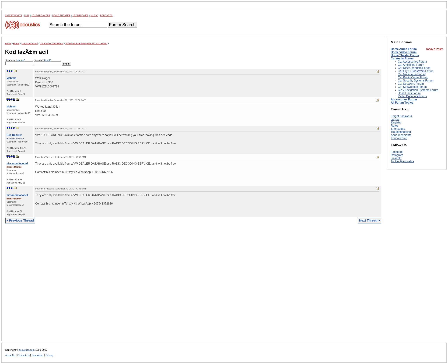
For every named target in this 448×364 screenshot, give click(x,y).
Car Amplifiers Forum (411, 64)
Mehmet (11, 77)
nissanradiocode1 (17, 163)
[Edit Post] (378, 71)
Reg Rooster (14, 134)
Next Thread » (369, 220)
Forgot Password (401, 116)
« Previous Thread (20, 220)
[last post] (12, 71)
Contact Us (23, 355)
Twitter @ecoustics (402, 161)
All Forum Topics (402, 102)
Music (94, 15)
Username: (15, 60)
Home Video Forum (403, 52)
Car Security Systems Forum (415, 80)
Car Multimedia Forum (411, 74)
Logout (395, 119)
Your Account (399, 138)
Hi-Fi (26, 15)
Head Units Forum (409, 93)
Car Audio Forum (402, 58)
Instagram (397, 155)
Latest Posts (13, 15)
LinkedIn (396, 158)
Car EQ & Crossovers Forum (415, 71)
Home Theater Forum (405, 55)
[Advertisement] (110, 285)
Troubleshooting (401, 131)
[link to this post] (15, 71)
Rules (394, 125)
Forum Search (122, 24)
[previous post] (10, 99)
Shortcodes (398, 128)
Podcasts (106, 15)
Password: (42, 60)
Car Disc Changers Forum (414, 67)
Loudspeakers (40, 15)
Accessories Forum (404, 99)
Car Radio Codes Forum (413, 77)
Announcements (401, 135)
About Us (10, 355)
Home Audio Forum (404, 48)
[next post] (10, 71)
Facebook (397, 151)
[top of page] (7, 71)
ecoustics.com (27, 350)
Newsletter (37, 355)
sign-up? (20, 60)
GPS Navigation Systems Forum (418, 90)
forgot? (47, 60)
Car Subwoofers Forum (412, 86)
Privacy (50, 355)
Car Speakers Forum (411, 83)
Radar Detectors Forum (412, 96)
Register (396, 122)
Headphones (80, 15)
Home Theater (61, 15)
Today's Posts (434, 48)
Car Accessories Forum (412, 61)
